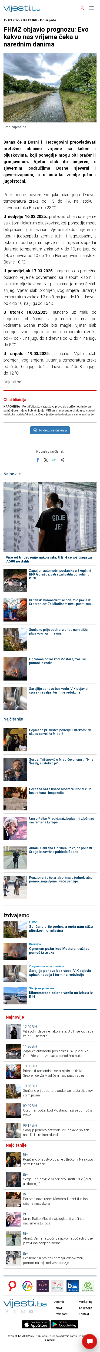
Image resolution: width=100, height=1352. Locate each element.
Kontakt (84, 1314)
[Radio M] (10, 1286)
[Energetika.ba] (89, 1286)
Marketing (86, 1301)
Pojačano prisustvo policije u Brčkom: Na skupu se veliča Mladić (60, 732)
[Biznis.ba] (73, 1286)
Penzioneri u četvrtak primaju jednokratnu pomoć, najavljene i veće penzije (61, 879)
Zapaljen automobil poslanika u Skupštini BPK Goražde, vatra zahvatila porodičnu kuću (60, 574)
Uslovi (57, 1308)
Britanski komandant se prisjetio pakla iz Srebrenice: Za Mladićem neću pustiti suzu (61, 602)
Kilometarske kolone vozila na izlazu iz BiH (61, 995)
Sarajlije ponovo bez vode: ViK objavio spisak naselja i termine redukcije (58, 690)
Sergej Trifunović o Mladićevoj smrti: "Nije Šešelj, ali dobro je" (61, 761)
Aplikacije (85, 1308)
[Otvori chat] (89, 1341)
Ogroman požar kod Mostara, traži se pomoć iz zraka (57, 661)
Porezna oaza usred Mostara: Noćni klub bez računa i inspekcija (60, 791)
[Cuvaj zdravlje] (57, 1286)
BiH (34, 1027)
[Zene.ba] (43, 1286)
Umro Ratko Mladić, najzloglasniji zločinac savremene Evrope (61, 820)
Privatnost (60, 1314)
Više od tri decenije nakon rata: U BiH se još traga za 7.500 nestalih (49, 559)
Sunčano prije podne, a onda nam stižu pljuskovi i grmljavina (58, 631)
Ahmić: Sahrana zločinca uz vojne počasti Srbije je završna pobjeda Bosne (60, 850)
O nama (58, 1301)
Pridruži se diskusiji (53, 430)
